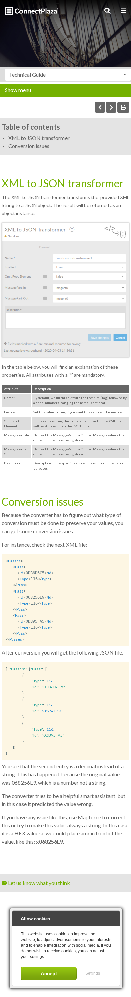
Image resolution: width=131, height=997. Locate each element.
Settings (92, 973)
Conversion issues (28, 146)
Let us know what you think (38, 883)
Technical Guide (27, 74)
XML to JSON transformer (39, 138)
